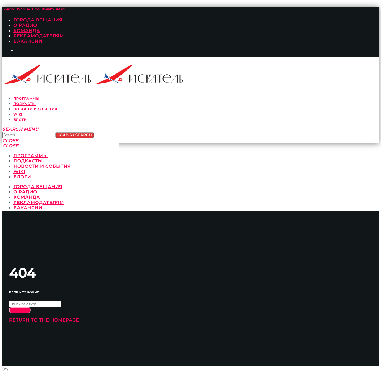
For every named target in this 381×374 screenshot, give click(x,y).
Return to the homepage (44, 320)
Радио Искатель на (33, 9)
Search (74, 135)
